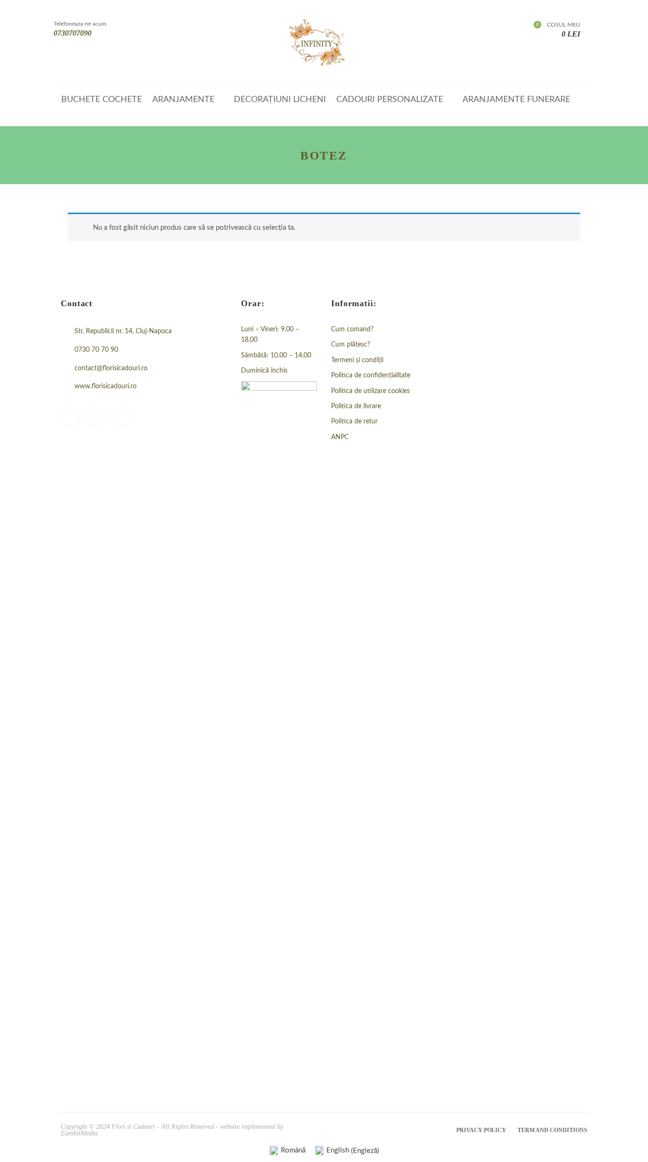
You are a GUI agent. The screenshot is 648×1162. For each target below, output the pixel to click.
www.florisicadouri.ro (105, 386)
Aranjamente (183, 99)
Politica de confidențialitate (370, 375)
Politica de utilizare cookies (370, 391)
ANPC (340, 437)
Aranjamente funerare (516, 99)
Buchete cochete (101, 99)
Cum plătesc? (350, 344)
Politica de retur (354, 421)
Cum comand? (352, 329)
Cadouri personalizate (389, 99)
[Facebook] (70, 416)
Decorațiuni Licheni (280, 99)
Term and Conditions (552, 1130)
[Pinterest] (121, 416)
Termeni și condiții (357, 360)
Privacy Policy (481, 1130)
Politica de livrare (356, 406)
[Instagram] (95, 416)
